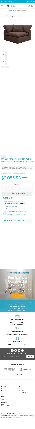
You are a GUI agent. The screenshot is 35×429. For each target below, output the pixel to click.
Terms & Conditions (18, 415)
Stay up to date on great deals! (17, 353)
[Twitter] (15, 350)
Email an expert (12, 206)
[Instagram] (22, 350)
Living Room (12, 16)
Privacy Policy (29, 415)
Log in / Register (5, 386)
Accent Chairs (19, 16)
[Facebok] (12, 350)
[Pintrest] (19, 350)
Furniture (7, 16)
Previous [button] (5, 67)
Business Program (5, 390)
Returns (21, 388)
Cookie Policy (5, 417)
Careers (3, 399)
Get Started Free (17, 295)
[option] (17, 34)
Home (2, 16)
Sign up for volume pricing (7, 1)
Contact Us (21, 390)
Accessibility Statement (24, 392)
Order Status (4, 388)
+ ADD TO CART (17, 189)
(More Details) (22, 167)
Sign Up (30, 356)
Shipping (21, 386)
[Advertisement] (17, 246)
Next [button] (3, 156)
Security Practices (15, 417)
